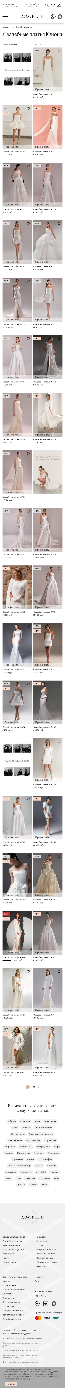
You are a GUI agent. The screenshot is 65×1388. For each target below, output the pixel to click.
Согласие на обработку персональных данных (20, 1344)
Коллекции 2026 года (14, 1237)
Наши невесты (43, 1241)
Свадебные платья (12, 1241)
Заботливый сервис (13, 1315)
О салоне (41, 1237)
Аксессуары (9, 1254)
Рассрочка (8, 1298)
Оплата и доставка (46, 1262)
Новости (39, 1277)
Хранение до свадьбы (14, 1290)
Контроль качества (13, 1311)
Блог (37, 1281)
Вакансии (41, 1266)
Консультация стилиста (15, 1277)
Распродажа (9, 1262)
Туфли (6, 1258)
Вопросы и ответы (46, 1250)
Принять (11, 1384)
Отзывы (40, 1245)
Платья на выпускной (13, 1250)
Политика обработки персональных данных (22, 1338)
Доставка (8, 1294)
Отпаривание (10, 1285)
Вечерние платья (11, 1245)
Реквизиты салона (46, 1254)
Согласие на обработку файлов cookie (20, 1350)
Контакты (41, 1296)
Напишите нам (43, 1292)
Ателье (6, 1281)
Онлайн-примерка (12, 1319)
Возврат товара (44, 1258)
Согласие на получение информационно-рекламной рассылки (21, 1356)
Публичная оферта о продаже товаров (20, 1362)
